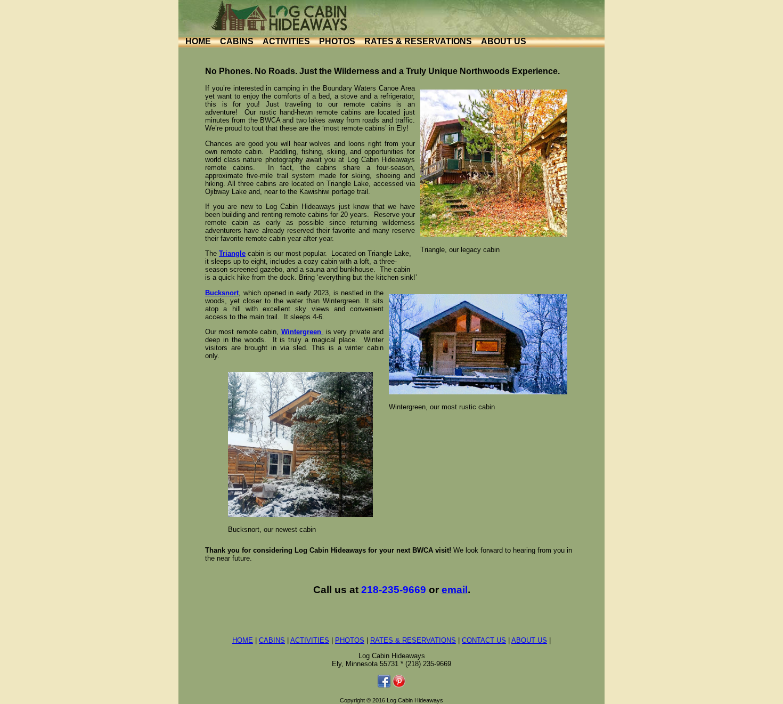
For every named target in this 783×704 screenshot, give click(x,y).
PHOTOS (337, 41)
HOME (198, 41)
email (455, 589)
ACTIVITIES (286, 41)
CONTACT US (484, 640)
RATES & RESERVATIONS (418, 41)
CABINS (237, 41)
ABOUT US (503, 41)
